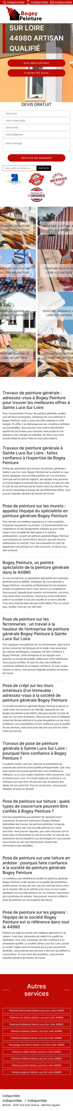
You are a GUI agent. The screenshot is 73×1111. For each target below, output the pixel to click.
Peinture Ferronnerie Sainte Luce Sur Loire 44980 (36, 1010)
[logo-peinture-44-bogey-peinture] (25, 14)
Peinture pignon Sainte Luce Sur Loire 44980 (37, 1072)
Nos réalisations (36, 63)
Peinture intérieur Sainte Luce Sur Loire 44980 (36, 1031)
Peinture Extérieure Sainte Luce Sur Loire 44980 (36, 1024)
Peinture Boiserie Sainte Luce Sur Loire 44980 (36, 1037)
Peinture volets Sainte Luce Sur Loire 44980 (36, 1051)
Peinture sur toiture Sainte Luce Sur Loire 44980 (36, 1017)
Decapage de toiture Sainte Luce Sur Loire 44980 (36, 1044)
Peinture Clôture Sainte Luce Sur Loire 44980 (36, 1058)
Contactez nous (36, 73)
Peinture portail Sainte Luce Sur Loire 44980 (36, 1065)
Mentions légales (50, 1105)
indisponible (15, 2)
